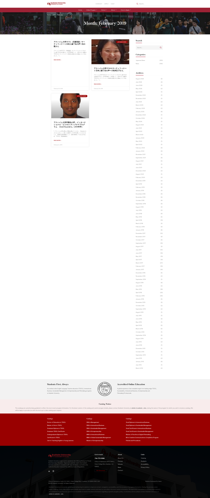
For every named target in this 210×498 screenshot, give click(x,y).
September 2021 (149, 157)
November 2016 (149, 276)
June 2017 (149, 253)
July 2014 (149, 342)
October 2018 (149, 200)
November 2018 (149, 197)
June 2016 (149, 286)
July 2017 (149, 250)
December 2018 (149, 194)
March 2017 (149, 263)
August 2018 (149, 207)
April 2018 (149, 220)
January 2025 (149, 111)
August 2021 (149, 161)
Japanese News (149, 60)
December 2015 (149, 302)
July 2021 (149, 164)
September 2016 (149, 279)
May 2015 (149, 322)
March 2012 (149, 368)
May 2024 (149, 121)
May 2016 (149, 289)
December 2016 (149, 273)
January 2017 (149, 269)
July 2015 (149, 315)
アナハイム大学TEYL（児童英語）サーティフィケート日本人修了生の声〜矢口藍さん (69, 44)
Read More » (57, 60)
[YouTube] (54, 474)
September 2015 (149, 309)
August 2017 (149, 246)
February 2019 (149, 187)
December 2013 (149, 348)
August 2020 (149, 174)
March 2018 (149, 223)
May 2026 (149, 88)
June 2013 (149, 358)
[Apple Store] (57, 471)
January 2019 (149, 190)
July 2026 (149, 82)
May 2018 (149, 217)
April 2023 (149, 131)
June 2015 (149, 319)
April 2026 (149, 92)
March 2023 (149, 134)
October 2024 (149, 118)
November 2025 (149, 98)
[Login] (49, 471)
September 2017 (149, 243)
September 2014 (149, 335)
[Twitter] (62, 471)
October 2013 (149, 352)
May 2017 (149, 256)
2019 (54, 15)
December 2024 (149, 115)
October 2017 (149, 240)
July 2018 (149, 210)
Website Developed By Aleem (153, 481)
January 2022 (149, 151)
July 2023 (149, 128)
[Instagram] (48, 474)
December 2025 (149, 95)
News (149, 63)
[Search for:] (150, 4)
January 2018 (149, 230)
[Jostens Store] (53, 471)
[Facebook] (59, 471)
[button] (101, 470)
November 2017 (149, 236)
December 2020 (149, 171)
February (60, 15)
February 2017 (149, 266)
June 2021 (149, 167)
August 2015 (149, 312)
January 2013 (149, 361)
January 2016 (149, 299)
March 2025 (149, 105)
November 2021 (149, 154)
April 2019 (149, 184)
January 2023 (149, 138)
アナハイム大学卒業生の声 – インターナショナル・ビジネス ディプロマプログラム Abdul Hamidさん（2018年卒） (70, 125)
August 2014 (149, 338)
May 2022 (149, 141)
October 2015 (149, 305)
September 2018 (149, 204)
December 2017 (149, 233)
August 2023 (149, 125)
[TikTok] (51, 474)
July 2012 (149, 365)
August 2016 (149, 282)
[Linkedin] (56, 474)
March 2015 (149, 329)
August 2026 (149, 79)
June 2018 (149, 213)
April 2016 (149, 292)
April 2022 (149, 144)
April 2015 (149, 325)
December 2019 (149, 181)
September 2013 (149, 355)
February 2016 (149, 296)
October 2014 (149, 332)
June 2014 (149, 345)
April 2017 (149, 259)
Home (49, 15)
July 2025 (149, 102)
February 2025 (149, 108)
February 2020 (149, 177)
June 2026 (149, 85)
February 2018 (149, 227)
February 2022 (149, 148)
